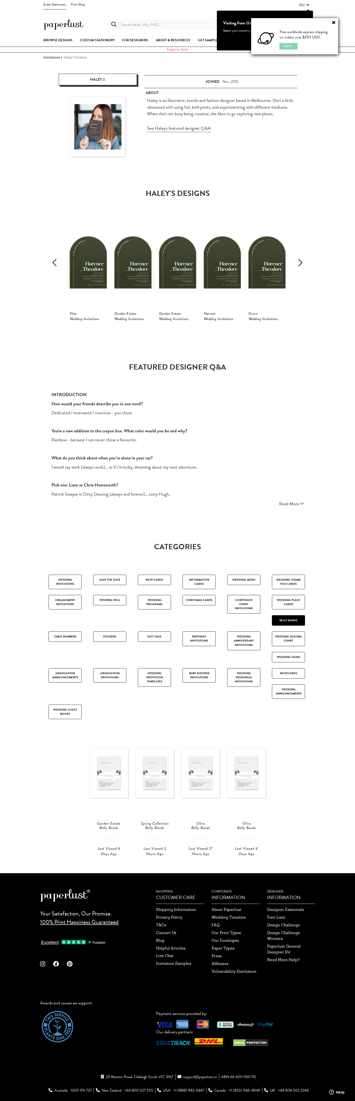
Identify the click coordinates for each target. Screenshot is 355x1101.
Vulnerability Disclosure (234, 971)
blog (160, 940)
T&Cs (161, 925)
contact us (166, 932)
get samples (208, 40)
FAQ (216, 925)
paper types (223, 948)
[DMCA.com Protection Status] (250, 1042)
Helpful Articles (170, 948)
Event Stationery (54, 4)
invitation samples (173, 963)
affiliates (220, 963)
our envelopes (225, 940)
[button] (304, 4)
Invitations (51, 57)
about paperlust (226, 909)
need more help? (283, 959)
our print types (226, 932)
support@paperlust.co (200, 1077)
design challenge (283, 925)
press (217, 955)
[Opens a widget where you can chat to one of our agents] (337, 1093)
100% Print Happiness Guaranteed (79, 922)
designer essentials (285, 909)
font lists (276, 917)
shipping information (176, 909)
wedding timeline (229, 917)
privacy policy (169, 917)
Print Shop (78, 4)
